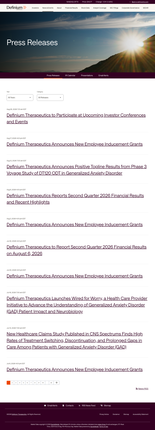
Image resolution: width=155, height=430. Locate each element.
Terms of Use (103, 426)
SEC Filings (114, 8)
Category (40, 92)
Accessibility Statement (140, 414)
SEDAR (145, 8)
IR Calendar (70, 75)
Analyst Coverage (99, 8)
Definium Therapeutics (19, 414)
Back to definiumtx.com (138, 2)
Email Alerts (103, 75)
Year (8, 92)
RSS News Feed (87, 405)
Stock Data (85, 8)
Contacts (68, 405)
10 (43, 382)
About (59, 8)
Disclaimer (116, 414)
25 (52, 382)
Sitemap (106, 405)
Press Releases (53, 75)
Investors (35, 8)
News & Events (47, 8)
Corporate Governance (130, 8)
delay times (102, 424)
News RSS (141, 388)
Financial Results (71, 8)
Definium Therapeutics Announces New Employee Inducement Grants (75, 143)
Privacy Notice (104, 414)
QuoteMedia (55, 424)
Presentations (87, 75)
